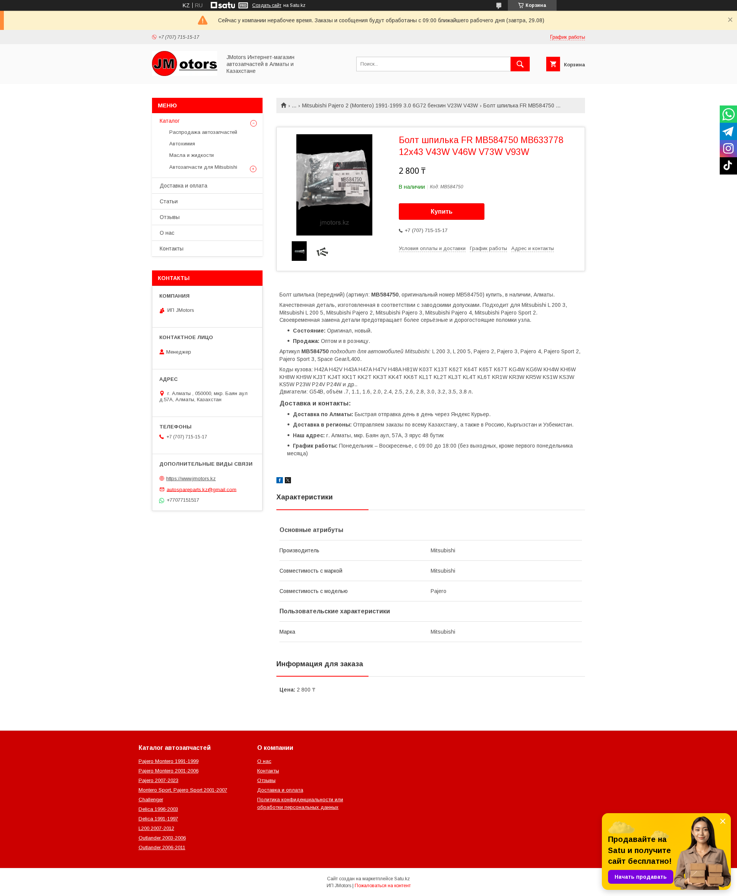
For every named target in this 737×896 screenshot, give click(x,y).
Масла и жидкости (191, 155)
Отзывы (170, 217)
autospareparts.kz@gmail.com (201, 489)
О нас (167, 233)
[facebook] (279, 481)
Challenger (151, 799)
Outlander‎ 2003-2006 (162, 838)
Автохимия (182, 144)
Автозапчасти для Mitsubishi (203, 167)
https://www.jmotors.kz (191, 478)
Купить (442, 211)
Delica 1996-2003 (158, 809)
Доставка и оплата (183, 186)
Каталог (170, 121)
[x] (288, 481)
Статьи (169, 201)
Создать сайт (266, 5)
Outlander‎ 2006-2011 (162, 847)
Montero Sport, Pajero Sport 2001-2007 (183, 790)
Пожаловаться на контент (383, 885)
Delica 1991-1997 (158, 819)
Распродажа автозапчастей (203, 132)
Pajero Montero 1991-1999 (168, 761)
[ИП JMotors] (184, 74)
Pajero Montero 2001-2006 (168, 771)
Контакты (171, 248)
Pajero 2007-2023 (158, 780)
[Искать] (520, 64)
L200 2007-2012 (156, 828)
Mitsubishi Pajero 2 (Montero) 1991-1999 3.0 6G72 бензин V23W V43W (390, 105)
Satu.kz (402, 878)
